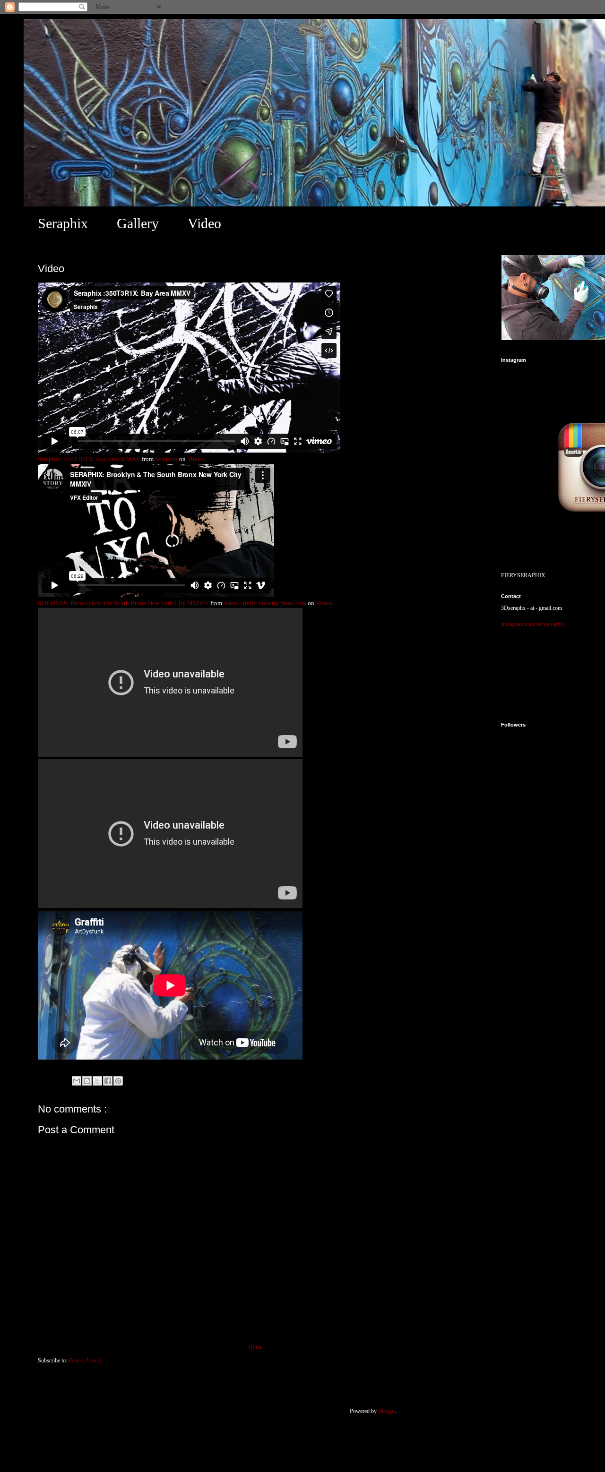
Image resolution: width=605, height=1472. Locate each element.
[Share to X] (97, 1081)
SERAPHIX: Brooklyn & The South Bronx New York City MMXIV (123, 603)
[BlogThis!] (87, 1081)
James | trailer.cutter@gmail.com (265, 603)
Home (255, 1347)
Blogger (387, 1411)
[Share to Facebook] (107, 1081)
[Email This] (76, 1081)
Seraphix (63, 223)
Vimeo (195, 458)
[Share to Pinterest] (118, 1081)
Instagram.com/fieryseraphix (533, 624)
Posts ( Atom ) (85, 1360)
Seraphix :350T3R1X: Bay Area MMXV (89, 458)
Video (204, 223)
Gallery (138, 223)
